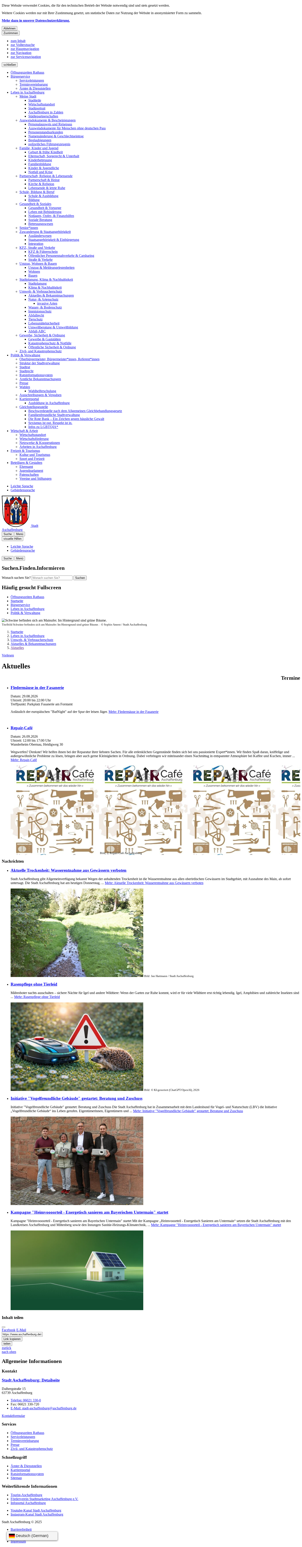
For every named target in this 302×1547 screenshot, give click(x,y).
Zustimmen (11, 33)
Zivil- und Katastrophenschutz (40, 351)
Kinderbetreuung (40, 160)
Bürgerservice (20, 76)
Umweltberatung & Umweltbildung (53, 327)
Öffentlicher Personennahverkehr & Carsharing (61, 255)
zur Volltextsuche (23, 45)
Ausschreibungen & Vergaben (40, 395)
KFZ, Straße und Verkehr (37, 248)
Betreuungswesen (40, 224)
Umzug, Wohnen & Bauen (38, 263)
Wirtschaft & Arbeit (24, 431)
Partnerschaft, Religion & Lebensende (46, 176)
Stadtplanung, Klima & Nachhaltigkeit (46, 279)
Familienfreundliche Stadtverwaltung (54, 415)
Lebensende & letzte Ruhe (46, 188)
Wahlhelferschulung (42, 391)
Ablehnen (9, 28)
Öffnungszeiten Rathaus (27, 72)
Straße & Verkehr (40, 259)
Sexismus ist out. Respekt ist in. (50, 423)
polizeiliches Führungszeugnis (49, 144)
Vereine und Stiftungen (35, 478)
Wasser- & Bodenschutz (45, 307)
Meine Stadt (27, 96)
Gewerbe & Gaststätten (44, 339)
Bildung (34, 200)
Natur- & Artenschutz (43, 299)
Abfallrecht (36, 315)
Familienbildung (39, 164)
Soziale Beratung (40, 220)
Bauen (32, 275)
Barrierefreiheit (21, 1529)
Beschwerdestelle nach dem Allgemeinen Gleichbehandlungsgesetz (75, 411)
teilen (7, 1343)
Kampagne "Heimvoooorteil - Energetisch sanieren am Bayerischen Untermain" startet (89, 1212)
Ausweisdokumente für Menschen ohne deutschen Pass (67, 128)
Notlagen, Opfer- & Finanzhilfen (51, 216)
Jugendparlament (31, 470)
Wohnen (34, 271)
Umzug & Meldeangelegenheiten (51, 267)
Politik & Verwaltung (25, 355)
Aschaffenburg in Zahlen (45, 112)
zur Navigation (21, 53)
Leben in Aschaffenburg (27, 92)
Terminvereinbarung (33, 84)
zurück (6, 1348)
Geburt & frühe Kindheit (45, 152)
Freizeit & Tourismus (25, 451)
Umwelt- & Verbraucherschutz (40, 291)
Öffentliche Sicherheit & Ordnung (52, 347)
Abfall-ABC (37, 331)
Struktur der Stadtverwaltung (39, 363)
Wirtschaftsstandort (41, 104)
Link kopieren (12, 1339)
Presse (23, 383)
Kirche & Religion (41, 184)
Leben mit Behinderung (44, 212)
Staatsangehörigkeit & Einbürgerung (53, 240)
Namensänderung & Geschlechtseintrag (56, 136)
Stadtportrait (36, 108)
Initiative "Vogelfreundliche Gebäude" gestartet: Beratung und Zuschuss (76, 1098)
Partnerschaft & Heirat (43, 180)
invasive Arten (47, 303)
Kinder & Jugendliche (43, 168)
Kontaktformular (13, 1416)
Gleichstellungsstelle (33, 407)
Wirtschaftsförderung (34, 439)
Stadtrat (24, 367)
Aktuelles (17, 648)
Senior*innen (28, 228)
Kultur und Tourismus (34, 455)
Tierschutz (35, 319)
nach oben (9, 1352)
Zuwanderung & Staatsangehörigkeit (45, 232)
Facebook (8, 1330)
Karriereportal (29, 399)
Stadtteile (34, 100)
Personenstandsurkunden (45, 132)
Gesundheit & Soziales (35, 204)
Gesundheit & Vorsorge (44, 208)
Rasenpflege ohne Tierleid (34, 984)
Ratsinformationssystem (36, 375)
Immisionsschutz (40, 311)
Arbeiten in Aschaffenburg (38, 447)
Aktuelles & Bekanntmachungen (51, 295)
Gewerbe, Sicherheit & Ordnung (42, 335)
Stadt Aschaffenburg (31, 1380)
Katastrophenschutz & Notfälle (49, 343)
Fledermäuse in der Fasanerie (37, 687)
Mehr (134, 712)
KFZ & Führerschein (43, 251)
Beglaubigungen (39, 140)
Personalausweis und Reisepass (50, 124)
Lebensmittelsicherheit (43, 323)
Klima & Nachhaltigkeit (45, 287)
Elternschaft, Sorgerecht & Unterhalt (53, 156)
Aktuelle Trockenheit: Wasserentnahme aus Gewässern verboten (68, 870)
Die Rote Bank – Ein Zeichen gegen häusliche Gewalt (66, 419)
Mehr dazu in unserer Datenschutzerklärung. (36, 20)
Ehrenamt (26, 466)
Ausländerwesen (40, 236)
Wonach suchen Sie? (16, 578)
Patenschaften (29, 474)
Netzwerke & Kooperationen (39, 443)
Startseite (17, 632)
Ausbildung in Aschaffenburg (49, 403)
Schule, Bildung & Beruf (36, 192)
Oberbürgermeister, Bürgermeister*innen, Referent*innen (59, 359)
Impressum (18, 1541)
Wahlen (24, 387)
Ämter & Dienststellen (35, 88)
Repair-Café (21, 728)
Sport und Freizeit (31, 459)
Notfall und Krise (40, 172)
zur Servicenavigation (26, 57)
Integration (35, 244)
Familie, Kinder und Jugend (38, 148)
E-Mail (21, 1330)
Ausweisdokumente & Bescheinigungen (47, 120)
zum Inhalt (18, 41)
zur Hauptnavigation (25, 49)
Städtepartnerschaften (43, 116)
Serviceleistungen (31, 80)
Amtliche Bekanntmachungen (40, 379)
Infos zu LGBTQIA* (43, 427)
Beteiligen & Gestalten (26, 462)
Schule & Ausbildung (43, 196)
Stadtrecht (26, 371)
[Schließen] (3, 1327)
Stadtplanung (37, 283)
